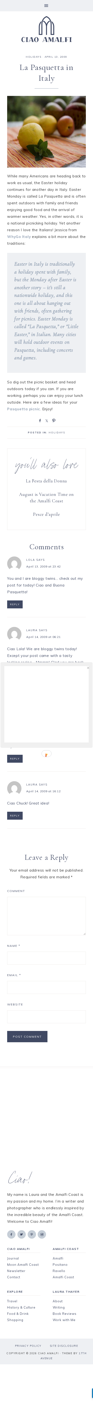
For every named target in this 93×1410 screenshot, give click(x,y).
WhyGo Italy (19, 236)
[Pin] (53, 420)
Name (13, 946)
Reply (15, 604)
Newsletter (16, 1271)
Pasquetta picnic (23, 409)
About (58, 1301)
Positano (60, 1265)
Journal (13, 1258)
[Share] (39, 420)
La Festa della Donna (46, 481)
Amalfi (58, 1258)
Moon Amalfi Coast (23, 1265)
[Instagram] (42, 1234)
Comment (16, 891)
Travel (12, 1301)
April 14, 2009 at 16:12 (43, 791)
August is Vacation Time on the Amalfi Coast (46, 498)
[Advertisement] (46, 1120)
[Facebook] (11, 1234)
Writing (59, 1307)
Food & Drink (18, 1314)
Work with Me (64, 1320)
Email (14, 975)
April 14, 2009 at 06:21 (43, 637)
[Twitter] (21, 1234)
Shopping (15, 1320)
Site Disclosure (64, 1346)
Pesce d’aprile (46, 514)
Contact (13, 1277)
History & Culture (21, 1307)
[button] (46, 5)
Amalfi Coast (63, 1277)
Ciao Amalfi (46, 29)
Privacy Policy (28, 1346)
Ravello (59, 1271)
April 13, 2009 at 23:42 (43, 566)
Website (15, 1004)
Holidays (33, 56)
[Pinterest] (32, 1234)
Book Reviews (65, 1314)
